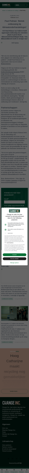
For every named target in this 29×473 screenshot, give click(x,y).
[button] (14, 233)
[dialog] (14, 236)
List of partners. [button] (10, 242)
